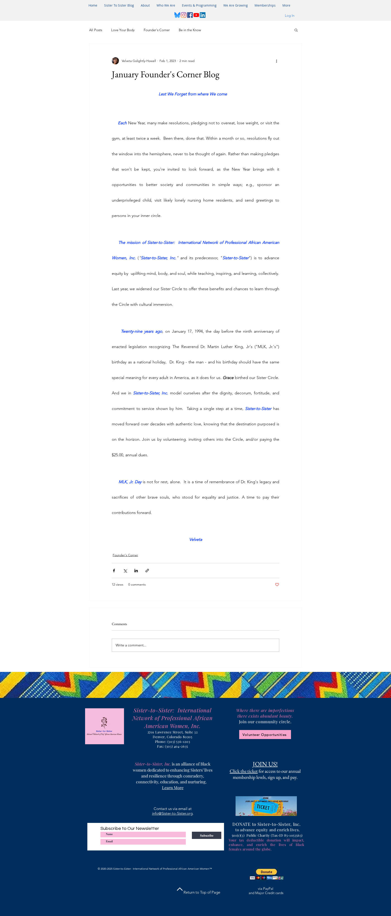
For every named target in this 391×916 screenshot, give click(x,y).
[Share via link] (147, 570)
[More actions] (276, 61)
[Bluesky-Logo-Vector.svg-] (177, 15)
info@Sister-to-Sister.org (172, 813)
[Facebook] (190, 15)
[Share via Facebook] (114, 570)
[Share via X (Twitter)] (125, 570)
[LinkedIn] (202, 15)
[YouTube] (196, 15)
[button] (199, 5)
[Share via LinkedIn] (136, 570)
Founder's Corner (157, 30)
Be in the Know (190, 30)
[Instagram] (183, 15)
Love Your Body (123, 30)
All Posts (95, 30)
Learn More (173, 787)
